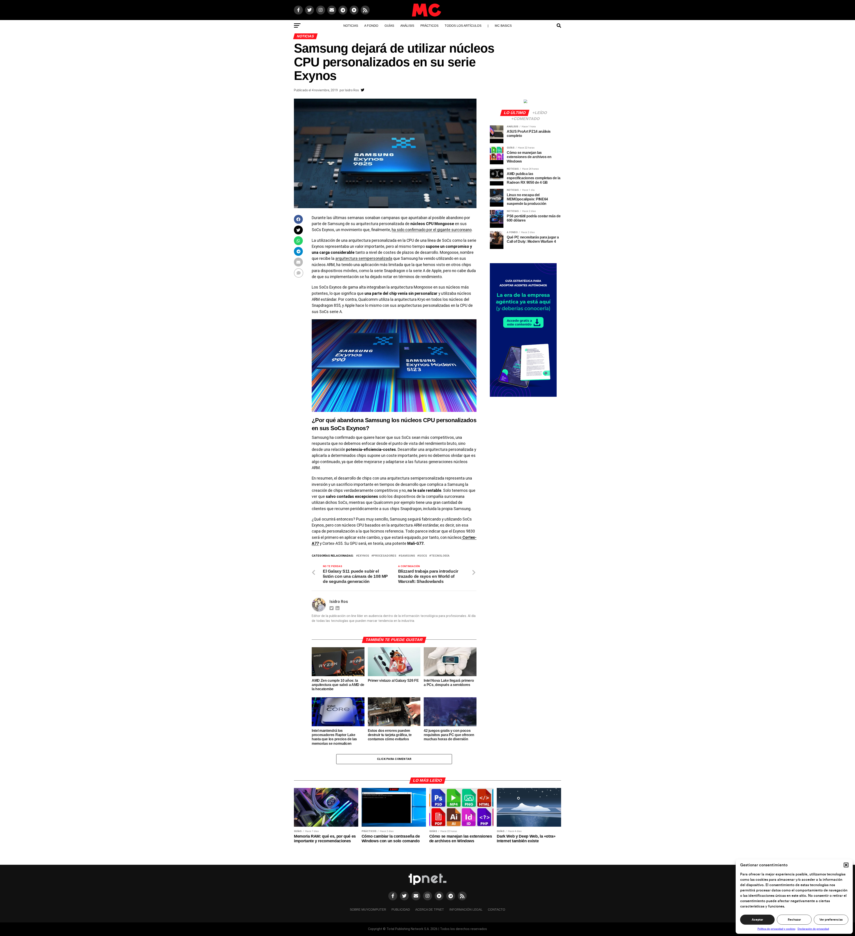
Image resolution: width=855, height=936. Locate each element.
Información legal (465, 909)
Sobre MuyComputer (368, 909)
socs (423, 555)
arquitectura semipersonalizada (363, 258)
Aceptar (757, 919)
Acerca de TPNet (429, 909)
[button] (846, 865)
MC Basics (503, 25)
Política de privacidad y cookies (776, 929)
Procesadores (384, 555)
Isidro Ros (352, 90)
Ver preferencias (831, 919)
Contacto (496, 909)
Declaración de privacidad (813, 929)
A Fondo (371, 25)
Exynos (363, 555)
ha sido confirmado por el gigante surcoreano (432, 230)
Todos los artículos (463, 25)
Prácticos (429, 25)
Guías (389, 25)
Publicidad (400, 909)
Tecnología (440, 555)
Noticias (350, 25)
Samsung (407, 555)
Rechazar (794, 919)
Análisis (407, 25)
